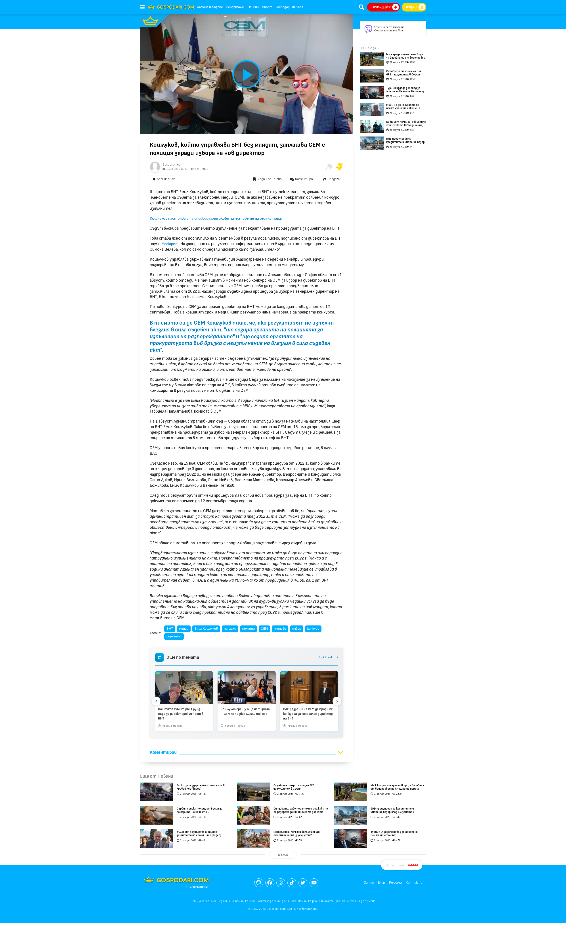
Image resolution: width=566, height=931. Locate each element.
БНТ (169, 629)
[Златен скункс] (339, 167)
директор (174, 636)
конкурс (313, 629)
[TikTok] (291, 882)
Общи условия (200, 901)
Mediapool (169, 244)
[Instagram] (280, 882)
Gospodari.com (173, 164)
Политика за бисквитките (316, 901)
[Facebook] (269, 882)
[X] (302, 882)
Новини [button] (253, 7)
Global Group (200, 887)
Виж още (283, 854)
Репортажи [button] (235, 7)
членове (280, 629)
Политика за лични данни (273, 901)
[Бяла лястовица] (329, 167)
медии (183, 629)
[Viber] (258, 882)
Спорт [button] (267, 7)
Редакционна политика (233, 901)
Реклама (395, 883)
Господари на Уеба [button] (289, 7)
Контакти (414, 883)
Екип (381, 883)
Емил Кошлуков (206, 629)
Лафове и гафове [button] (210, 7)
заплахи (230, 629)
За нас (369, 883)
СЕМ (264, 629)
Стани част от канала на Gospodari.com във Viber (389, 28)
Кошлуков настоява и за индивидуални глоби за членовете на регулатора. (216, 218)
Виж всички (326, 657)
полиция (248, 629)
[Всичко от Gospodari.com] (155, 167)
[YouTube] (314, 882)
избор (296, 629)
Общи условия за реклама (358, 901)
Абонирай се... (167, 179)
